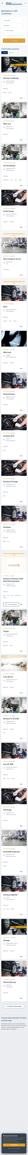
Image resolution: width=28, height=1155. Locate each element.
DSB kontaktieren (16, 1141)
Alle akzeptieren (14, 1145)
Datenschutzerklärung (7, 1141)
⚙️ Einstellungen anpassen (14, 1148)
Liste (5, 52)
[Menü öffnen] (2, 3)
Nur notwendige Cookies (14, 1151)
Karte (12, 52)
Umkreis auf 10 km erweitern (15, 1006)
